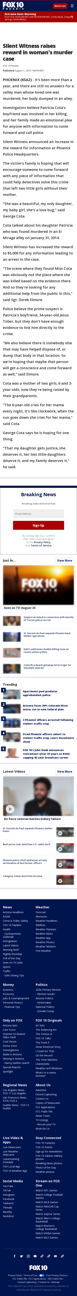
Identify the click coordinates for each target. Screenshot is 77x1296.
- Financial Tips (11, 1007)
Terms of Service (40, 545)
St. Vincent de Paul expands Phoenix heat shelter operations (47, 635)
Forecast (41, 912)
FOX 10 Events (44, 1147)
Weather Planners (46, 929)
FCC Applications (45, 1107)
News (7, 907)
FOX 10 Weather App (15, 1170)
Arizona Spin (10, 1025)
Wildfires (40, 925)
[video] (38, 796)
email (55, 1256)
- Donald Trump (45, 1011)
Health (6, 929)
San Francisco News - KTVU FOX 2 (15, 1099)
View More (64, 560)
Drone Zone (10, 1045)
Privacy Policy (42, 542)
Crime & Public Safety (15, 920)
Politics (41, 984)
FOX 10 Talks (43, 1038)
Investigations (11, 1050)
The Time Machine (46, 1059)
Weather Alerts (44, 933)
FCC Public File (44, 1111)
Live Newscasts (12, 1147)
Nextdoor (8, 1216)
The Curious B (44, 1034)
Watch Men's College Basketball (48, 1220)
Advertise (41, 1090)
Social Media (13, 1181)
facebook (15, 1256)
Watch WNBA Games (48, 1233)
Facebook (8, 1199)
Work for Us (43, 1128)
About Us (43, 1085)
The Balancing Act (46, 1029)
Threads (7, 1207)
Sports (6, 967)
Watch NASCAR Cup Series (47, 1208)
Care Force (9, 1029)
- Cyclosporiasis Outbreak (12, 935)
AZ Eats (40, 1025)
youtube (35, 1256)
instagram (28, 1256)
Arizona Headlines (13, 912)
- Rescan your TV (45, 1124)
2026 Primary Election (48, 989)
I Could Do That (45, 1051)
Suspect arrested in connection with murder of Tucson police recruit (49, 619)
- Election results (45, 994)
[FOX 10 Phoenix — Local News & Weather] (13, 5)
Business (8, 989)
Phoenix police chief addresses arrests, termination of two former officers (25, 862)
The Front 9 (42, 1042)
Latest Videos (14, 771)
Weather (43, 907)
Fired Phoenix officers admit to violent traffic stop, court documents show (48, 737)
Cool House (9, 1041)
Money (8, 984)
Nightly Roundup (12, 954)
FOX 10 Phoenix (11, 65)
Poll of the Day (11, 958)
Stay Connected (48, 1138)
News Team (43, 1115)
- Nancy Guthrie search (16, 1063)
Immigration (10, 941)
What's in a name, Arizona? (46, 1074)
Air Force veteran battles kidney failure (32, 819)
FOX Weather (43, 950)
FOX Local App (11, 1166)
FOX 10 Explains (12, 925)
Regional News (15, 1085)
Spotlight (8, 1071)
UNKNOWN (42, 1064)
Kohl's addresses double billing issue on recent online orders (46, 650)
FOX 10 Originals (49, 1020)
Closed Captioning (46, 1094)
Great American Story (48, 1047)
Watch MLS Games (47, 1237)
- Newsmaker (43, 1002)
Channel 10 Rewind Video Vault (14, 1035)
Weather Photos (45, 942)
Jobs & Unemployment (16, 998)
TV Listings (42, 1120)
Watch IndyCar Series (48, 1214)
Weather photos (45, 1172)
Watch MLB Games (47, 1202)
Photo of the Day (46, 1167)
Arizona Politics (44, 998)
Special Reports (12, 1067)
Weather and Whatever (49, 1068)
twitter (21, 1256)
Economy (8, 994)
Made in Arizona (12, 1054)
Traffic (6, 971)
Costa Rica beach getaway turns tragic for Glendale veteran (47, 666)
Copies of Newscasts (48, 1103)
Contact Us (42, 1098)
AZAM (6, 916)
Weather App (43, 938)
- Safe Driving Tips (13, 975)
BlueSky (7, 1212)
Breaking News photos (49, 1163)
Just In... (9, 560)
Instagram (9, 1194)
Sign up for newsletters (49, 1151)
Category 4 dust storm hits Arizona (22, 876)
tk (42, 1256)
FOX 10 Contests (45, 1143)
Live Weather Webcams (10, 1153)
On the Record (44, 1055)
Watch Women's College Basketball (46, 1227)
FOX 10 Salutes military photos (49, 1157)
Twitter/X (8, 1203)
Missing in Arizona (13, 1058)
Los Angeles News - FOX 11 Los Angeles (14, 1091)
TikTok (7, 1190)
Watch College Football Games (49, 1196)
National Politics (45, 1007)
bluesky (49, 1256)
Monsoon (41, 916)
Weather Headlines (46, 920)
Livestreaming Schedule (11, 1160)
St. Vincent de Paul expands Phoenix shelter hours (27, 830)
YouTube (8, 1186)
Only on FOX (12, 1020)
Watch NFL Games (46, 1190)
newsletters (62, 1256)
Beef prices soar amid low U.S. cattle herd (26, 844)
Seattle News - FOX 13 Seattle (16, 1106)
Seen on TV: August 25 (19, 608)
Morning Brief (11, 949)
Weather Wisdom (46, 946)
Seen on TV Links (13, 962)
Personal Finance (13, 1002)
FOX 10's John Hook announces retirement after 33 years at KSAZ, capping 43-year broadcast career (46, 753)
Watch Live (60, 6)
